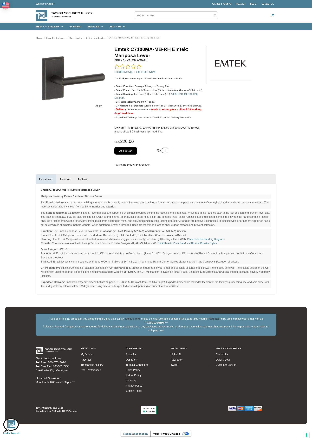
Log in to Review (145, 71)
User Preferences (91, 370)
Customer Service (226, 364)
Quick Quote (223, 359)
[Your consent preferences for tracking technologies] (306, 435)
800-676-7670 (57, 362)
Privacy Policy (134, 385)
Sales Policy (133, 370)
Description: (46, 179)
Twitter (174, 364)
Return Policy (133, 375)
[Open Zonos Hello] (5, 5)
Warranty (131, 380)
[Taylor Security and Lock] (64, 15)
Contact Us (267, 4)
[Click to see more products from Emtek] (230, 63)
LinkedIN (176, 354)
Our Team (131, 359)
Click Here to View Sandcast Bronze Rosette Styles (187, 243)
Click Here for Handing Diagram (205, 239)
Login (253, 4)
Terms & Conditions (137, 364)
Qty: (159, 150)
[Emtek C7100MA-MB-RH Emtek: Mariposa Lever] (73, 48)
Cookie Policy (134, 390)
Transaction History (92, 364)
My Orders (87, 354)
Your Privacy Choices (166, 433)
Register (240, 4)
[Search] (215, 15)
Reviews (83, 179)
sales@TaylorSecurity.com (56, 370)
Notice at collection (135, 433)
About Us (131, 354)
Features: (65, 179)
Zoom (98, 106)
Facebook (176, 359)
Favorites (86, 359)
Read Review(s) (123, 71)
